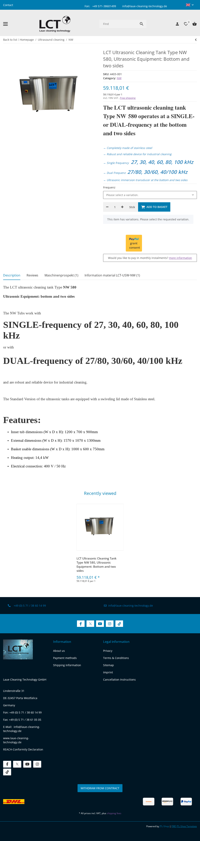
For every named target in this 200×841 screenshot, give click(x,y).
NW (119, 78)
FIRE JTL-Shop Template (184, 826)
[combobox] (150, 195)
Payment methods (65, 658)
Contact (8, 5)
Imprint (108, 672)
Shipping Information (67, 665)
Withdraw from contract (100, 788)
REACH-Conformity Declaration (23, 749)
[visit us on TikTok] (119, 623)
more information (180, 258)
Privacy (107, 651)
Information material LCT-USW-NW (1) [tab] (112, 275)
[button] (190, 5)
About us (59, 651)
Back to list (10, 39)
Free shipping (128, 98)
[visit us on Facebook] (81, 623)
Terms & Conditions (116, 658)
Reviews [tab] (32, 275)
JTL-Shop (165, 826)
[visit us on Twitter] (90, 623)
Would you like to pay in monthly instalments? (150, 258)
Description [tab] (11, 275)
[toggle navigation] (5, 24)
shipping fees (114, 813)
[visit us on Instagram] (110, 623)
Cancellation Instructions (119, 679)
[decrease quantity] (107, 207)
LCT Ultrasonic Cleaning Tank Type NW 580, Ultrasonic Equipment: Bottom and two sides (96, 564)
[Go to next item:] (196, 39)
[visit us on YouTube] (100, 623)
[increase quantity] (122, 207)
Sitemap (108, 665)
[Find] (141, 24)
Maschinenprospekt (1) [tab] (61, 275)
